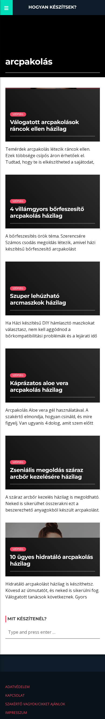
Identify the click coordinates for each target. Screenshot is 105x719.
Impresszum (16, 712)
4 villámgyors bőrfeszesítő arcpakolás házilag (47, 212)
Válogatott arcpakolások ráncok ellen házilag (44, 125)
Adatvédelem (17, 686)
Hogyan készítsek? (53, 7)
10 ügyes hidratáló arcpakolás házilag (51, 560)
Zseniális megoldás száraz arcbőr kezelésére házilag (46, 473)
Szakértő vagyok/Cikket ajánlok (35, 704)
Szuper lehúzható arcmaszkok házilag (38, 299)
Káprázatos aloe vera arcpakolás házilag (39, 386)
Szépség (18, 114)
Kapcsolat (15, 695)
